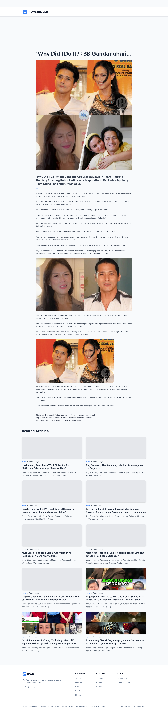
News (77, 687)
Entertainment (80, 691)
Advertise (100, 691)
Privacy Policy (122, 678)
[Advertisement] (84, 34)
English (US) (125, 706)
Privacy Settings (139, 706)
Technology (79, 678)
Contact (99, 683)
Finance (78, 695)
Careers (99, 687)
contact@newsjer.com (31, 687)
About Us (99, 678)
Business (78, 683)
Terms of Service (123, 683)
